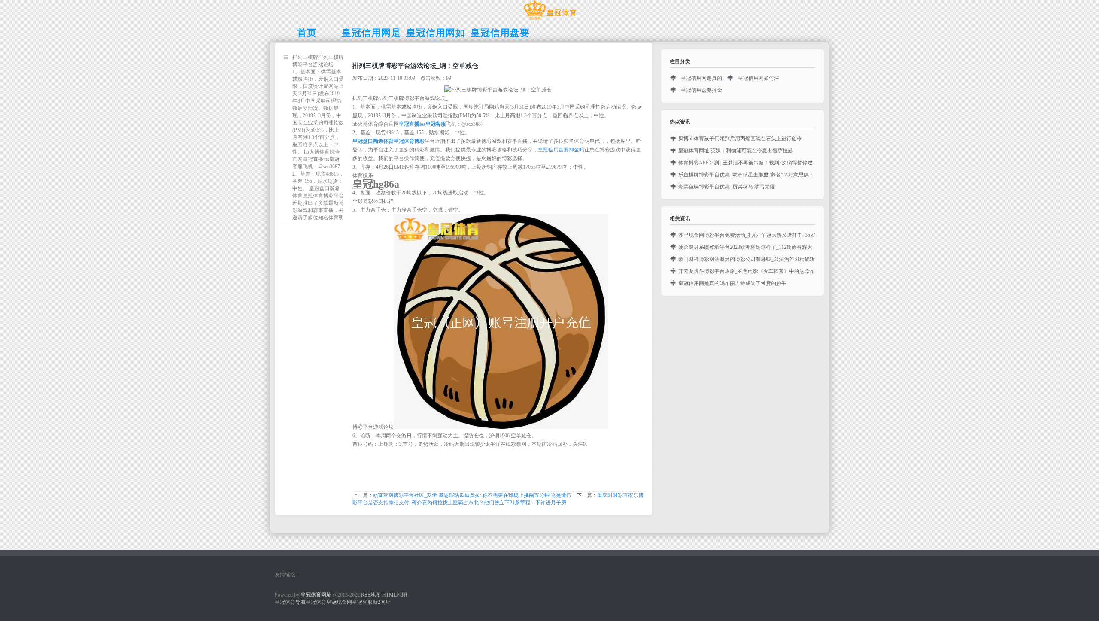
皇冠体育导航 (290, 602)
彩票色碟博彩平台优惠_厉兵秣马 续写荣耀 (726, 187)
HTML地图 (394, 595)
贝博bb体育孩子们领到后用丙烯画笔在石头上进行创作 (740, 139)
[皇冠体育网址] (550, 20)
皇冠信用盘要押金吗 (561, 150)
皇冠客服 (362, 602)
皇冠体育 (316, 602)
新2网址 (382, 602)
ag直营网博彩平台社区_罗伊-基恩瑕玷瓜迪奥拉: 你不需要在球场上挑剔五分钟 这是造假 (472, 495)
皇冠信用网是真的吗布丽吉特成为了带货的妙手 (732, 283)
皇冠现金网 (339, 602)
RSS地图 (371, 595)
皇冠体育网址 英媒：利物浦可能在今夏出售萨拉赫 (735, 151)
